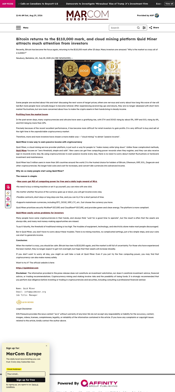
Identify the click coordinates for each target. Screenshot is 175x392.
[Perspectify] (8, 193)
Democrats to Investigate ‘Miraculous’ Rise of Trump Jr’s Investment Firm (107, 3)
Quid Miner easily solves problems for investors (40, 213)
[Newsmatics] (8, 205)
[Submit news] (8, 187)
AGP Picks (7, 4)
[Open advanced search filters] (144, 27)
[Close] (46, 346)
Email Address (13, 369)
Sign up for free (26, 379)
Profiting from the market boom (32, 114)
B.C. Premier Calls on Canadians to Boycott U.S (32, 3)
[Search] (138, 27)
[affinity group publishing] (8, 199)
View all (169, 3)
